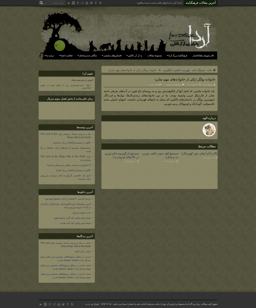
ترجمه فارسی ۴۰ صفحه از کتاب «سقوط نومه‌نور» (68, 198)
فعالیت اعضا (67, 55)
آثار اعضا (79, 251)
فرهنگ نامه (198, 70)
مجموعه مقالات (154, 55)
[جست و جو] (41, 3)
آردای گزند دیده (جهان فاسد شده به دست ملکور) (159, 2)
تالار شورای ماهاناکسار (203, 55)
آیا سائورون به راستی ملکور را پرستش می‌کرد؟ (69, 165)
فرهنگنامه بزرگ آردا (177, 55)
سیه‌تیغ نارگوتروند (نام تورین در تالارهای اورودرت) (122, 155)
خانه (210, 70)
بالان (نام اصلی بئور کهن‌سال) (199, 153)
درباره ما (50, 55)
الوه (204, 85)
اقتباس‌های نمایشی (112, 55)
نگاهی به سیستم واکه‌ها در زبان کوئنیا (73, 170)
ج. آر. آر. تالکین (135, 55)
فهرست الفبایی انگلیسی (176, 70)
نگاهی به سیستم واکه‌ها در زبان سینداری (72, 142)
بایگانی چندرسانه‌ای (88, 55)
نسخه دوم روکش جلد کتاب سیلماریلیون (72, 217)
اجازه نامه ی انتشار (137, 304)
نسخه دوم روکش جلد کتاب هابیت (75, 223)
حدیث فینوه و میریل (81, 212)
